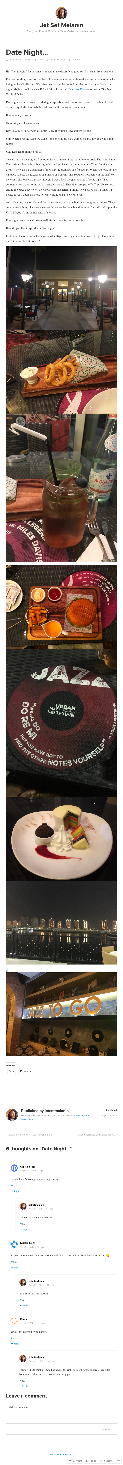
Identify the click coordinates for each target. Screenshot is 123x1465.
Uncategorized (35, 59)
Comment (106, 1429)
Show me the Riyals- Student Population (29, 1135)
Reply (16, 1191)
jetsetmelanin (15, 59)
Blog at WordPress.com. (61, 1454)
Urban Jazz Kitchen (78, 89)
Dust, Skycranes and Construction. (96, 1135)
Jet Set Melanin (61, 25)
